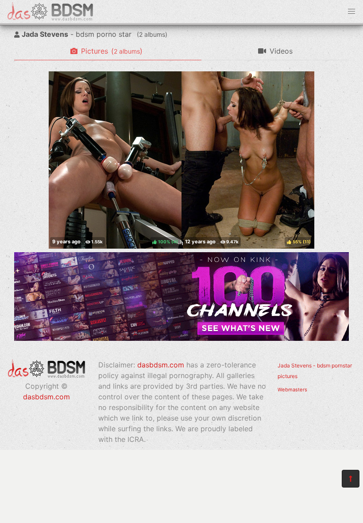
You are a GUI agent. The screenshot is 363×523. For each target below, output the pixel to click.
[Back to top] (350, 479)
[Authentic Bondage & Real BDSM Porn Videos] (181, 338)
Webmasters (292, 389)
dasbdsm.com (46, 396)
